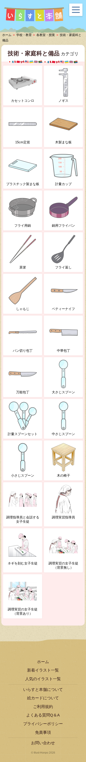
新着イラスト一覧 (43, 670)
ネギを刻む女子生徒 (22, 563)
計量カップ (63, 184)
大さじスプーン (63, 392)
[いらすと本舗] (34, 14)
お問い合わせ (43, 743)
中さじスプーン (63, 434)
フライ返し (63, 267)
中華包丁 (63, 350)
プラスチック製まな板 (22, 184)
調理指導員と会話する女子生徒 (22, 519)
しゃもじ (22, 309)
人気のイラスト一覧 (43, 679)
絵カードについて (43, 698)
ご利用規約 (43, 706)
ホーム (43, 662)
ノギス (63, 100)
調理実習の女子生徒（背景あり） (22, 611)
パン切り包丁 (23, 350)
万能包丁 (22, 392)
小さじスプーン (22, 475)
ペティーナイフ (63, 309)
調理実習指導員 (63, 517)
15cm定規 (22, 142)
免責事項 (43, 732)
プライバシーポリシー (43, 724)
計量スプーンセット (22, 434)
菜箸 (22, 267)
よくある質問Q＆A (43, 715)
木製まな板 (63, 142)
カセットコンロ (22, 100)
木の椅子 (63, 475)
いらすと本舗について (43, 689)
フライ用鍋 (22, 225)
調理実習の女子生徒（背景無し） (63, 565)
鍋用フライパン (63, 225)
